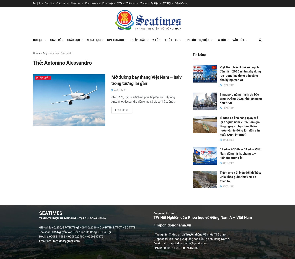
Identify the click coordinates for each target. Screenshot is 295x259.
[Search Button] (260, 40)
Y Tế (119, 3)
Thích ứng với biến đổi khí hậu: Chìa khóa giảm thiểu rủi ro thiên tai (240, 177)
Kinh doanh (91, 3)
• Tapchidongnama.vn (172, 225)
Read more (123, 109)
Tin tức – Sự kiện (149, 3)
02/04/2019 (119, 90)
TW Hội (167, 3)
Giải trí (48, 3)
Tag (45, 53)
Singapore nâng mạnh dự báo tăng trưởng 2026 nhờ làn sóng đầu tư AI (241, 99)
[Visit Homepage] (147, 21)
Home (36, 53)
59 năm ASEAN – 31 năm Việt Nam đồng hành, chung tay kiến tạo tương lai (240, 154)
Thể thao (131, 3)
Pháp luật (107, 3)
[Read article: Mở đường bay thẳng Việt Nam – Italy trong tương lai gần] (69, 100)
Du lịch (37, 3)
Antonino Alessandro (61, 53)
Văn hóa (180, 3)
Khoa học (75, 3)
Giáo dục (61, 3)
